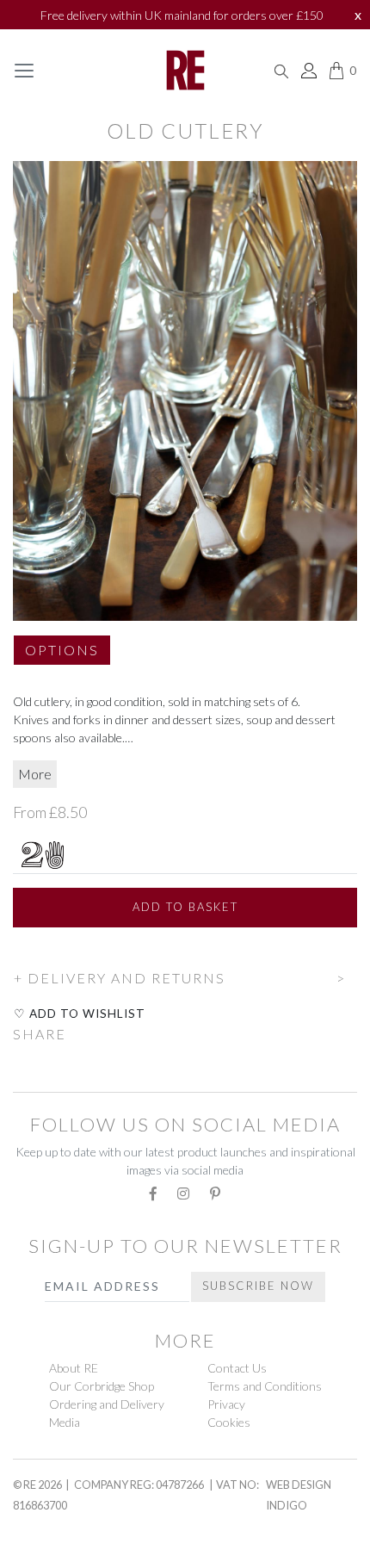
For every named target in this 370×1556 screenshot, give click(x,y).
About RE (73, 1368)
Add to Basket (185, 907)
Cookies (228, 1422)
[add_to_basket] (14, 953)
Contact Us (237, 1368)
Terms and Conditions (264, 1386)
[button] (62, 657)
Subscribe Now (258, 1286)
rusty (36, 1528)
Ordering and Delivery (106, 1404)
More (35, 774)
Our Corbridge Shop (101, 1386)
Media (64, 1422)
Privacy (226, 1404)
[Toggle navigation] (24, 70)
